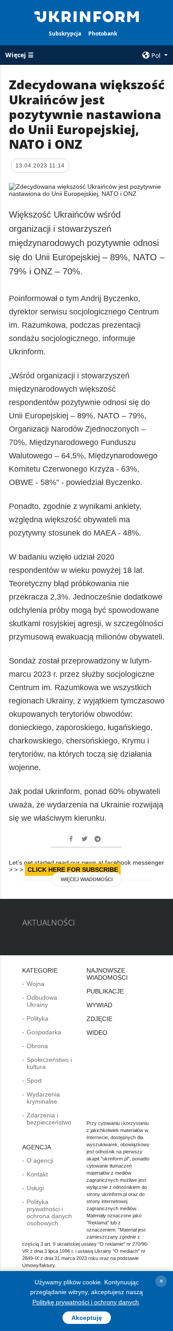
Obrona (37, 1045)
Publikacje (105, 991)
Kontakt (37, 1174)
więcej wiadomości (87, 879)
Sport (34, 1080)
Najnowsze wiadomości (107, 974)
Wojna (35, 983)
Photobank (102, 33)
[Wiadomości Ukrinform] (86, 16)
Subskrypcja (65, 33)
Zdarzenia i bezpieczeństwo (49, 1119)
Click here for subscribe (73, 869)
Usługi (35, 1188)
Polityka (37, 1018)
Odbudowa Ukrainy (42, 1001)
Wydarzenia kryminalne (43, 1098)
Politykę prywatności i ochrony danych (85, 1302)
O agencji (40, 1160)
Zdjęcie (99, 1018)
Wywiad (99, 1005)
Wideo (96, 1032)
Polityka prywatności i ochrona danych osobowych (49, 1212)
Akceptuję (86, 1317)
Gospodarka (44, 1032)
